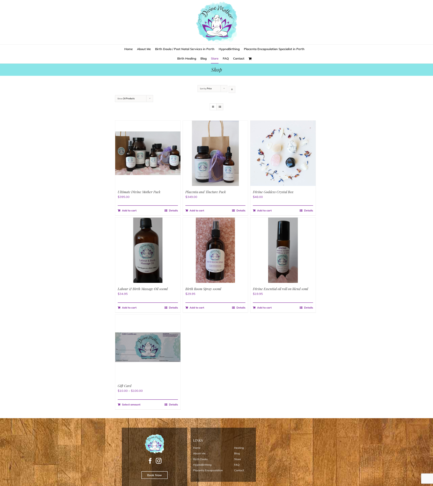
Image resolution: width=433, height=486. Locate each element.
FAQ (237, 464)
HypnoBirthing (202, 464)
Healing (239, 447)
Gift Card (124, 385)
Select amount (131, 404)
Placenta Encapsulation (208, 470)
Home (197, 447)
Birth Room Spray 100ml (203, 288)
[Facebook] (150, 461)
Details (173, 210)
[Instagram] (159, 461)
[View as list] (219, 107)
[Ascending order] (232, 89)
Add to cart (129, 210)
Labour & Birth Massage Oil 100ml (143, 288)
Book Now (154, 475)
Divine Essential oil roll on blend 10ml (280, 288)
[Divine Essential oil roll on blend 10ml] (283, 250)
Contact (239, 470)
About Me (199, 453)
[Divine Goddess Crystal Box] (283, 153)
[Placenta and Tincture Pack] (215, 153)
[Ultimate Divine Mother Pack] (147, 153)
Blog (237, 453)
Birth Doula (200, 459)
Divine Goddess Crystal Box (273, 191)
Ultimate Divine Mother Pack (139, 191)
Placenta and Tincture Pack (205, 191)
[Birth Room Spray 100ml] (215, 250)
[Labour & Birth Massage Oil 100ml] (147, 250)
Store (237, 459)
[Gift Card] (147, 347)
